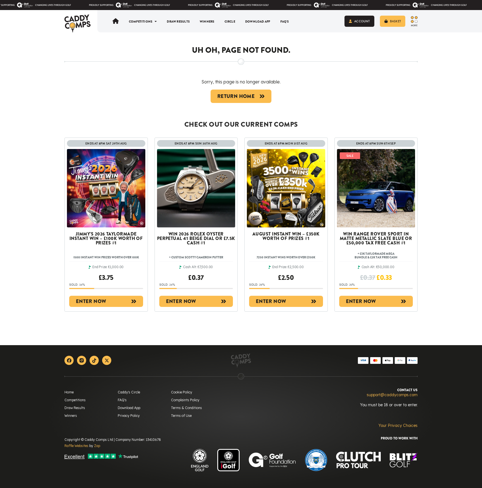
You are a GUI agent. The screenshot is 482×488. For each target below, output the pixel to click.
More (414, 25)
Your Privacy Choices (398, 425)
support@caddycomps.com (392, 394)
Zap (97, 446)
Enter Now (91, 301)
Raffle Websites (76, 446)
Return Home (236, 96)
